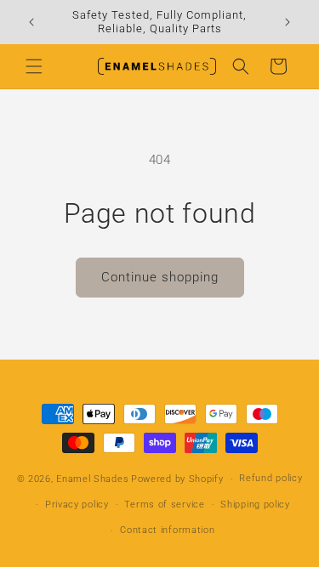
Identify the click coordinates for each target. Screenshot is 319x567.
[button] (34, 66)
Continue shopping (160, 277)
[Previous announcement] (31, 22)
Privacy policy (77, 504)
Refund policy (270, 478)
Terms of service (164, 504)
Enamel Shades (92, 479)
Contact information (167, 530)
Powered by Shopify (177, 479)
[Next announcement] (287, 22)
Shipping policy (255, 504)
